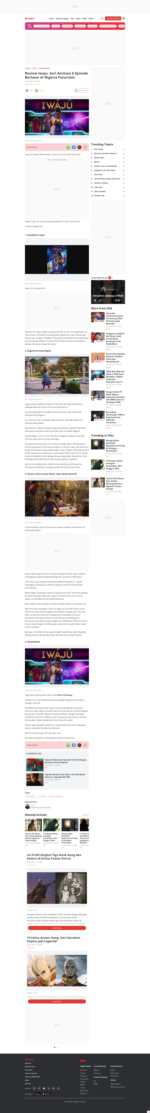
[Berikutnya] (89, 827)
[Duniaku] (29, 18)
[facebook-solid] (74, 147)
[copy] (85, 147)
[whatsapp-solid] (68, 147)
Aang (29, 914)
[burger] (123, 18)
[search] (102, 18)
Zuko (74, 917)
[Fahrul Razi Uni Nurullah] (27, 806)
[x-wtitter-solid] (79, 147)
